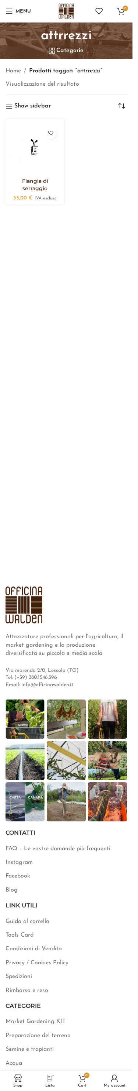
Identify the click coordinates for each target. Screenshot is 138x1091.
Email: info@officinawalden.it (39, 685)
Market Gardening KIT (36, 1022)
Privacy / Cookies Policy (37, 963)
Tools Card (19, 935)
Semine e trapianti (30, 1049)
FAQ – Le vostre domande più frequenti (58, 849)
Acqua (14, 1063)
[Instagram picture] (25, 719)
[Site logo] (66, 11)
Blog (12, 890)
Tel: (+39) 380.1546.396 (31, 677)
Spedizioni (19, 976)
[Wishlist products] (99, 11)
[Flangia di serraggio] (35, 148)
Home (13, 71)
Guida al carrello (27, 921)
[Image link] (24, 605)
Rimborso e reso (27, 990)
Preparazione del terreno (38, 1036)
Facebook (18, 876)
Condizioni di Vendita (34, 949)
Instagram (19, 862)
